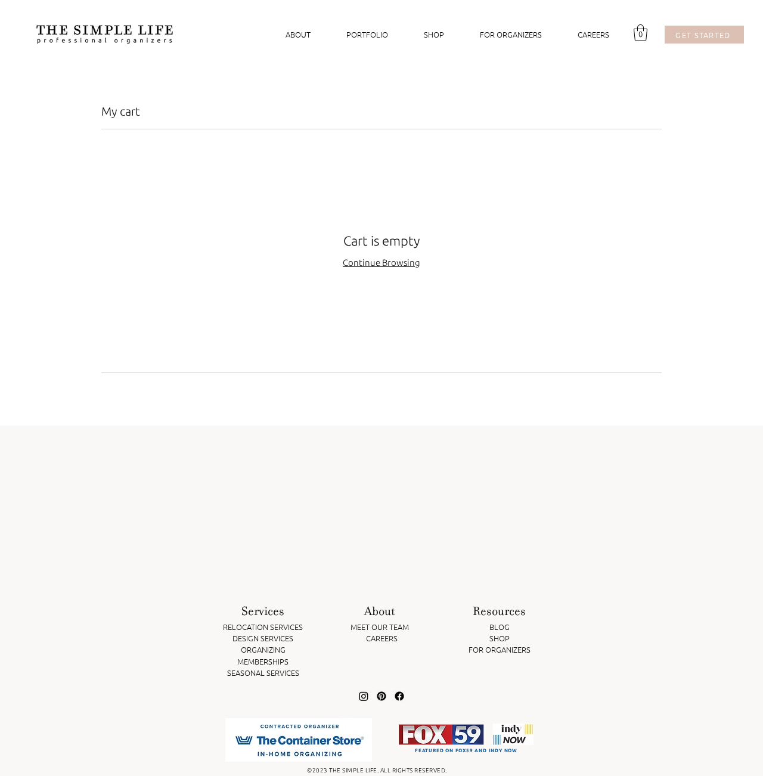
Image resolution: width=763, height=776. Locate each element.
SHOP (499, 638)
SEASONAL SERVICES (263, 672)
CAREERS (382, 638)
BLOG (499, 626)
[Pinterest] (381, 696)
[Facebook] (399, 696)
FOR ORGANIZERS (500, 649)
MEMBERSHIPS (263, 661)
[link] (640, 32)
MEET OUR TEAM (380, 626)
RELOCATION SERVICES (263, 626)
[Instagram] (364, 696)
